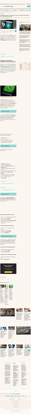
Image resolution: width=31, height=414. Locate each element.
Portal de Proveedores (11, 399)
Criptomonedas (23, 8)
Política (16, 8)
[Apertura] (8, 396)
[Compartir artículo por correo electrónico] (7, 32)
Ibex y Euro (12, 8)
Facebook (14, 67)
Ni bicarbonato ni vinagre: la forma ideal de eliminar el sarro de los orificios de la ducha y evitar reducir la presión (24, 36)
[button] (29, 351)
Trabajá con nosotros (19, 399)
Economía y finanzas (8, 8)
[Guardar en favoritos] (15, 31)
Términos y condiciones (15, 403)
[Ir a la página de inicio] (2, 6)
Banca (27, 8)
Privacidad (15, 404)
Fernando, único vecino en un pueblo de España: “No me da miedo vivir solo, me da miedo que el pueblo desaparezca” (24, 49)
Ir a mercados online (2, 10)
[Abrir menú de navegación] (0, 6)
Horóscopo (15, 391)
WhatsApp (8, 99)
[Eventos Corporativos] (12, 396)
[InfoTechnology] (23, 396)
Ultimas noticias (2, 8)
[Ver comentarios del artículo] (9, 32)
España (5, 37)
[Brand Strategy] (16, 396)
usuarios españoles (7, 65)
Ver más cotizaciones (28, 10)
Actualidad (19, 8)
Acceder (29, 6)
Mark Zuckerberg (7, 71)
